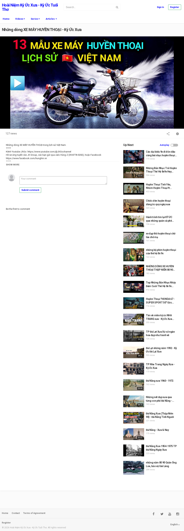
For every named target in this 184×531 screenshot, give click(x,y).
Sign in (160, 7)
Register (174, 7)
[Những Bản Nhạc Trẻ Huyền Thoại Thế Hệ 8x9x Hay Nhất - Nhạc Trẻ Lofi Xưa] (133, 172)
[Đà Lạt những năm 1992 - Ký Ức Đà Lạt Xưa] (133, 352)
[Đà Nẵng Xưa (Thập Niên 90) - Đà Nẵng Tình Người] (133, 418)
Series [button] (34, 18)
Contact (16, 513)
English (174, 524)
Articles (50, 18)
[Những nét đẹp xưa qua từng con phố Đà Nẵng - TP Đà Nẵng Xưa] (133, 401)
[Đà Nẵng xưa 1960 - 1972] (133, 385)
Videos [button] (19, 18)
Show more (12, 164)
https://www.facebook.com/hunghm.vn (26, 158)
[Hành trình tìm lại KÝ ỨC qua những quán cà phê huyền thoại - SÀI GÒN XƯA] (133, 221)
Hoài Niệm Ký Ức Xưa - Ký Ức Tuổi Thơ (30, 7)
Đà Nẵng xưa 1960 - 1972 (159, 380)
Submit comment (30, 190)
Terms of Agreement (34, 513)
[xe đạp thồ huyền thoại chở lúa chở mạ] (133, 238)
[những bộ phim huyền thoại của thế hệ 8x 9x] (133, 254)
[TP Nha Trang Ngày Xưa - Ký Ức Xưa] (133, 368)
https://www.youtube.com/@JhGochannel (49, 151)
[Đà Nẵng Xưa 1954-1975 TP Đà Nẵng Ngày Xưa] (133, 450)
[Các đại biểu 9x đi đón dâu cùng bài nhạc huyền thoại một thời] (133, 157)
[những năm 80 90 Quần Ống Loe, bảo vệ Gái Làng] (133, 468)
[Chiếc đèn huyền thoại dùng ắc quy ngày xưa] (133, 206)
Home (6, 18)
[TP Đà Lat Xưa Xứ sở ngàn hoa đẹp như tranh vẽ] (133, 336)
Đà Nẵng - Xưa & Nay (157, 429)
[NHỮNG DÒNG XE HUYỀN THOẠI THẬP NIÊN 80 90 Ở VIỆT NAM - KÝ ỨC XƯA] (133, 270)
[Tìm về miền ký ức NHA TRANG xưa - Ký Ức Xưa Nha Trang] (133, 319)
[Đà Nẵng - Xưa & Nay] (133, 434)
